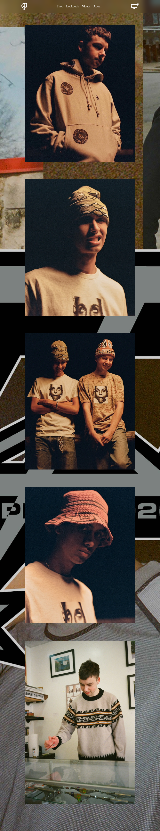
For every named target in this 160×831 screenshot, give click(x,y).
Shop (60, 6)
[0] (135, 6)
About (97, 6)
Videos (86, 6)
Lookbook (72, 6)
